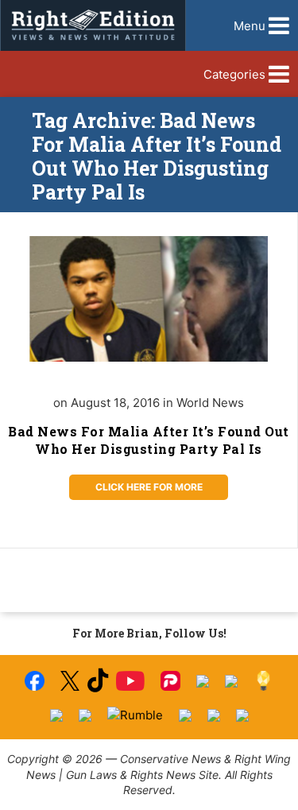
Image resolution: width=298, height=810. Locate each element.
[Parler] (170, 681)
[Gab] (56, 715)
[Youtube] (130, 681)
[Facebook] (34, 681)
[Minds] (263, 681)
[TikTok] (97, 681)
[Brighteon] (213, 715)
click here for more (149, 487)
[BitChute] (231, 681)
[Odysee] (185, 715)
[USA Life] (85, 715)
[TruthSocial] (202, 681)
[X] (69, 681)
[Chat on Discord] (242, 715)
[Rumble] (135, 715)
